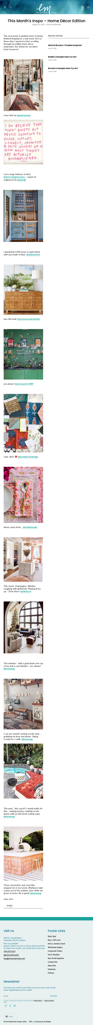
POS (30, 1022)
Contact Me (52, 962)
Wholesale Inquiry (55, 947)
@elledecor (26, 591)
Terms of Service (49, 1000)
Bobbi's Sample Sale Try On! (62, 57)
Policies (51, 973)
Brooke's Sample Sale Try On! (63, 68)
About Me (52, 965)
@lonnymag (9, 668)
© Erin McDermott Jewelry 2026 (15, 1022)
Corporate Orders (55, 951)
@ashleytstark (24, 115)
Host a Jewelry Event (56, 943)
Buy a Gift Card (54, 940)
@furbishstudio (30, 527)
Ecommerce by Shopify (43, 1022)
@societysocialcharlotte (28, 319)
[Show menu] (4, 7)
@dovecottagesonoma (14, 177)
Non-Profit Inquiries (56, 958)
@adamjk (21, 179)
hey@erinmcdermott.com (14, 958)
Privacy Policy (38, 1000)
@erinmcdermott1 (11, 955)
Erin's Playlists (54, 954)
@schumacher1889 (24, 383)
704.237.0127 (10, 951)
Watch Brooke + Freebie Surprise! (65, 45)
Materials (52, 969)
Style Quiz (52, 936)
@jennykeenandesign (28, 456)
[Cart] (88, 7)
